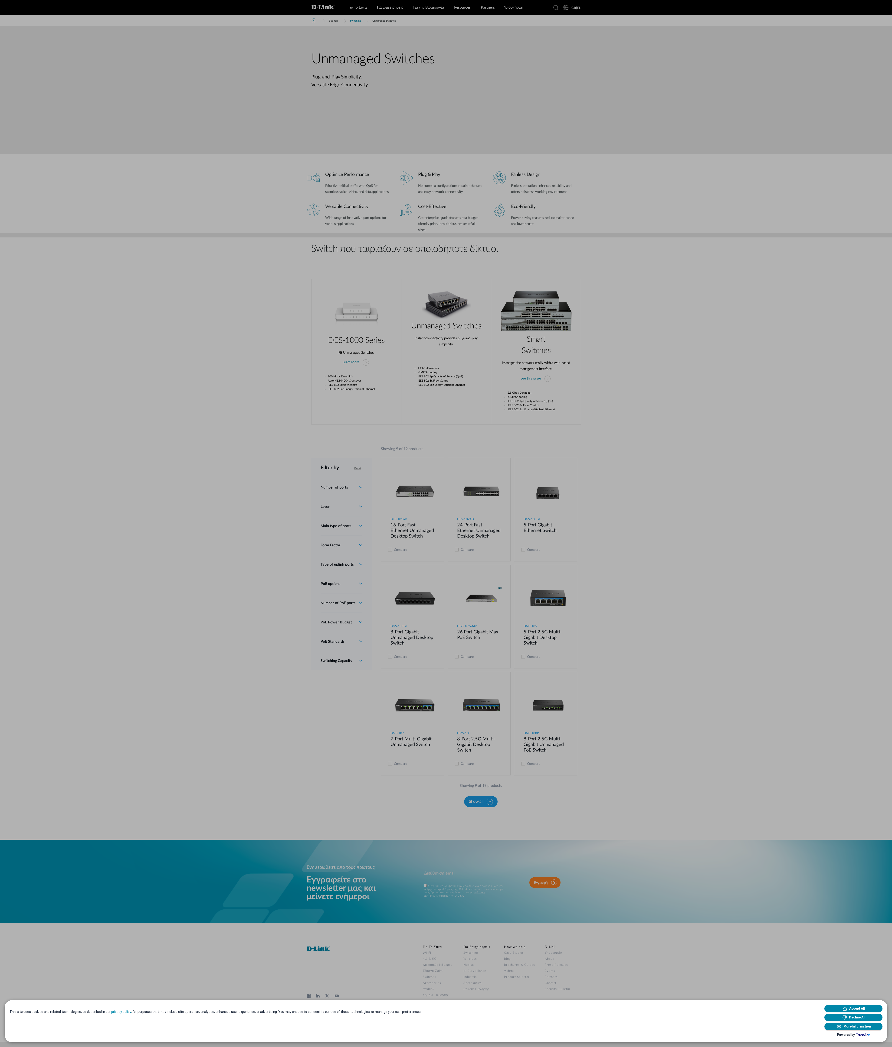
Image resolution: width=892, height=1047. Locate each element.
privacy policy (121, 1012)
